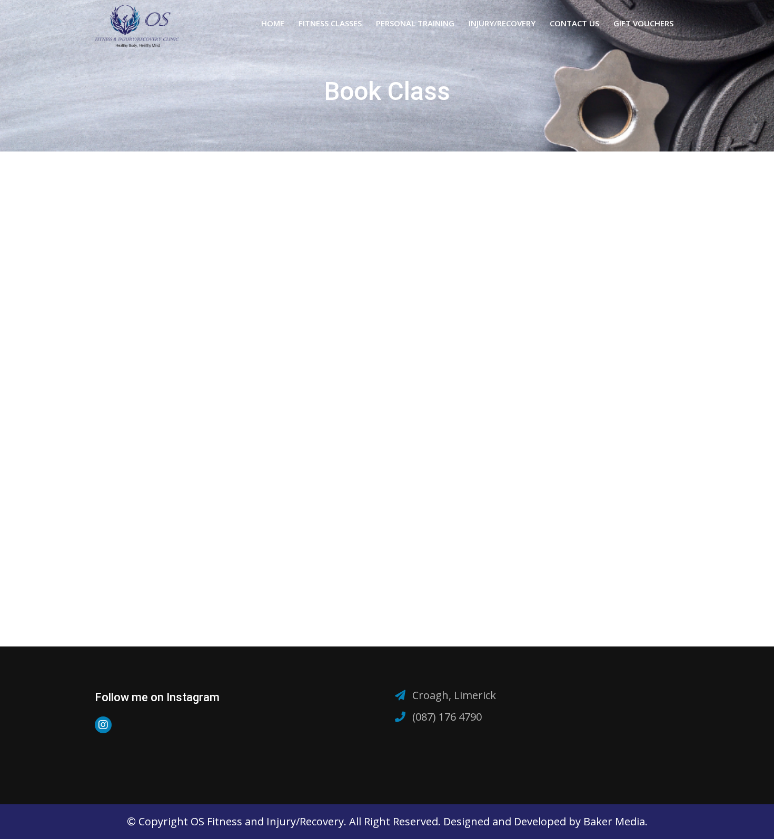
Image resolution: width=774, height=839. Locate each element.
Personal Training (415, 23)
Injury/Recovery (502, 23)
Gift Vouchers (643, 23)
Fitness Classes (330, 23)
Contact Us (574, 23)
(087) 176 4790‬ (447, 717)
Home (272, 23)
